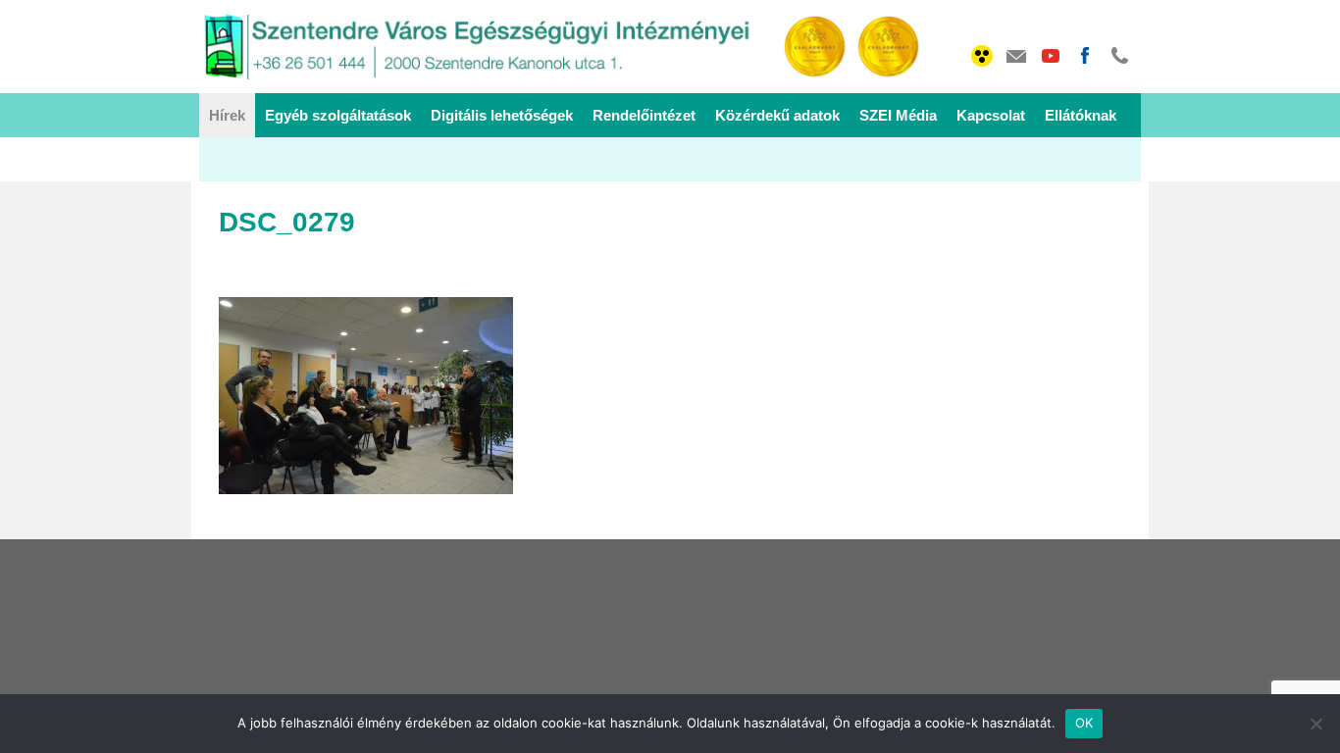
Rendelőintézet (644, 115)
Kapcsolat (990, 115)
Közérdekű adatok (777, 115)
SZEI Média (898, 115)
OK (1084, 722)
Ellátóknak (1080, 115)
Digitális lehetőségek (502, 115)
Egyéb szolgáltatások (338, 115)
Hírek (227, 115)
